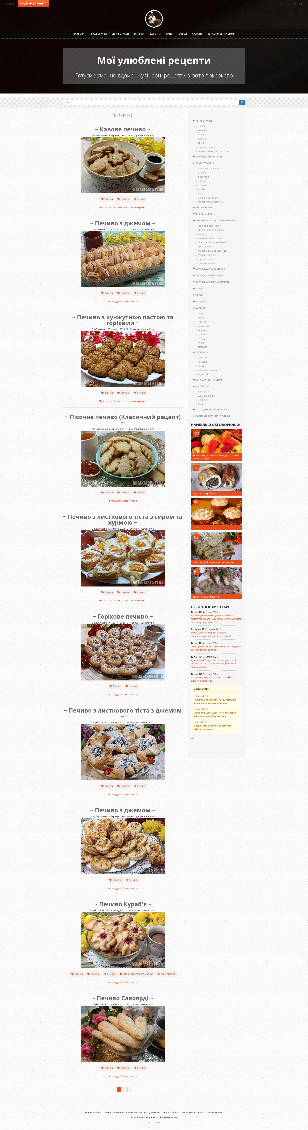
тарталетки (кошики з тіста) (213, 151)
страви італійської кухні (211, 201)
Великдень (204, 391)
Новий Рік (203, 399)
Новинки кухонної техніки (212, 416)
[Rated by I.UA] (216, 746)
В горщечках (203, 213)
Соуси (183, 33)
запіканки (203, 357)
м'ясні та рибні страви (210, 238)
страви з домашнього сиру (212, 250)
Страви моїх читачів (208, 156)
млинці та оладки (207, 370)
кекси (201, 317)
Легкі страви (203, 120)
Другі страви (120, 33)
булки (201, 313)
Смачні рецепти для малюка (138, 973)
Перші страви (98, 33)
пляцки (201, 334)
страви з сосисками (208, 197)
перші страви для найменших (214, 242)
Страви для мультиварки (212, 281)
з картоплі (203, 176)
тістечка (202, 346)
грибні (201, 126)
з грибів (202, 172)
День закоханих (206, 395)
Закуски (78, 33)
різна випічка (168, 973)
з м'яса (201, 181)
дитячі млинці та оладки (211, 229)
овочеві (202, 138)
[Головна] (154, 19)
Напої (169, 33)
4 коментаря (121, 401)
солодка (124, 198)
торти (201, 342)
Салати (197, 33)
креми (201, 365)
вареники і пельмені (209, 168)
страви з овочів (206, 254)
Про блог (10, 3)
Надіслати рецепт (33, 3)
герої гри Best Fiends (209, 225)
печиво (141, 198)
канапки (202, 130)
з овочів (202, 185)
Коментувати (138, 207)
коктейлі (202, 361)
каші (200, 193)
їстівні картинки (206, 263)
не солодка (204, 325)
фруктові (203, 374)
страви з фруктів (207, 259)
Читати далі (105, 207)
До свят (200, 386)
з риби (201, 189)
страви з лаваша (207, 147)
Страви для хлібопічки (210, 268)
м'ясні (201, 134)
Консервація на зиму (221, 33)
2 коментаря (121, 207)
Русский (298, 4)
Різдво (201, 404)
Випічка (139, 33)
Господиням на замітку (211, 409)
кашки (201, 234)
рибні (201, 142)
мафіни (202, 321)
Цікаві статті (201, 688)
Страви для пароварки (210, 275)
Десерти (155, 33)
